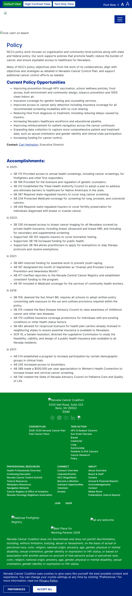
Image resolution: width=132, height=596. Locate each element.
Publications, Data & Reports (104, 495)
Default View (12, 4)
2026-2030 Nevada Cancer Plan (47, 430)
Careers (92, 477)
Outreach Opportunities (70, 484)
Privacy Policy (48, 580)
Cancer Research (80, 455)
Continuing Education (19, 474)
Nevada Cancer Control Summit (24, 477)
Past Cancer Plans (39, 434)
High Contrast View (37, 4)
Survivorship (77, 448)
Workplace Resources (19, 484)
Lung (73, 444)
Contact (92, 488)
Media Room (95, 491)
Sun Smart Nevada (81, 434)
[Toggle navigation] (119, 19)
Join (57, 503)
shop (68, 503)
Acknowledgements (99, 484)
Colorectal (76, 441)
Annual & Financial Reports (103, 481)
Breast (74, 437)
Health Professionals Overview (24, 470)
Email (66, 411)
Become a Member (68, 481)
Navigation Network (18, 488)
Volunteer (62, 488)
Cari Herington (28, 144)
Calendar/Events (66, 474)
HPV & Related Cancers (84, 430)
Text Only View (64, 4)
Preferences (16, 589)
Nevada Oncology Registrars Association (29, 495)
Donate (61, 491)
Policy (74, 458)
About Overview (97, 470)
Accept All (44, 589)
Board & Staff (95, 474)
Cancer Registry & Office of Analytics (27, 491)
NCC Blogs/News (66, 477)
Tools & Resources (17, 481)
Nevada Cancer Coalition (24, 19)
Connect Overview (67, 470)
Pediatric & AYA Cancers (84, 451)
